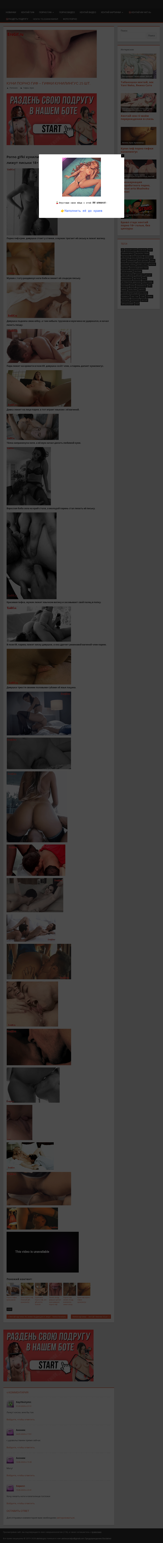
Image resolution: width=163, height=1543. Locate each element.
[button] (122, 155)
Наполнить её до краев (83, 211)
